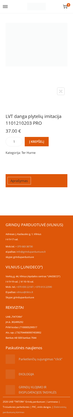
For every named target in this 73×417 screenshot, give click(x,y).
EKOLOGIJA (26, 374)
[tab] (36, 180)
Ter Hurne (29, 153)
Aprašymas (19, 180)
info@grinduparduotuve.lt (31, 251)
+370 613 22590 (43, 287)
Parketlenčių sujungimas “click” (40, 359)
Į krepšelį (36, 142)
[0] (65, 6)
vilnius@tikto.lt (24, 292)
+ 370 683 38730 (24, 246)
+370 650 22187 (24, 287)
